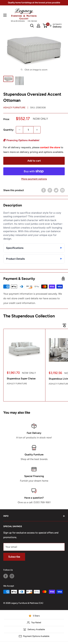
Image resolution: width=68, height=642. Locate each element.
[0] (45, 26)
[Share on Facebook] (43, 190)
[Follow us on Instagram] (12, 576)
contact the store (50, 147)
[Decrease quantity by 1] (19, 129)
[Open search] (32, 26)
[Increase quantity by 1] (37, 129)
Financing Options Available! (22, 140)
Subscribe (14, 556)
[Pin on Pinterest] (50, 190)
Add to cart (34, 160)
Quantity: (8, 129)
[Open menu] (5, 15)
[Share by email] (62, 190)
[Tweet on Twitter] (56, 190)
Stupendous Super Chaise (21, 378)
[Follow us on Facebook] (5, 576)
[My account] (38, 26)
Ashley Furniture (14, 107)
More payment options (34, 178)
